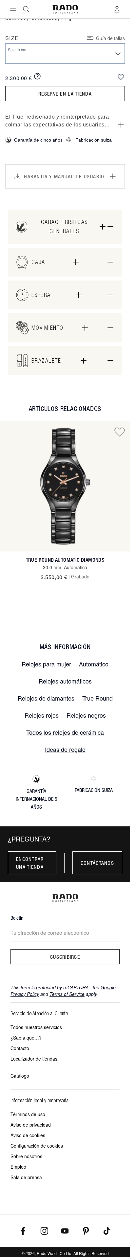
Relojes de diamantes (46, 698)
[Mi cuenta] (117, 9)
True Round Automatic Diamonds (65, 560)
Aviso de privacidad (30, 1124)
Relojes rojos (42, 715)
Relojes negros (86, 715)
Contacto (19, 1048)
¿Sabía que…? (26, 1037)
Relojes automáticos (65, 681)
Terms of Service (67, 994)
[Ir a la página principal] (65, 9)
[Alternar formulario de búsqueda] (26, 9)
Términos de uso (27, 1114)
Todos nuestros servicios (36, 1027)
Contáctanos (97, 863)
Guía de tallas (110, 38)
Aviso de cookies (27, 1135)
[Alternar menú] (13, 9)
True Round (97, 698)
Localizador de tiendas (33, 1058)
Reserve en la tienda (65, 94)
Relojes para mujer (46, 664)
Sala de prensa (26, 1177)
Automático (93, 664)
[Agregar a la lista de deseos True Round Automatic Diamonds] (119, 431)
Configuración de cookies (36, 1145)
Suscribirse (65, 957)
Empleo (18, 1166)
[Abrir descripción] (121, 125)
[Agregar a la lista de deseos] (121, 77)
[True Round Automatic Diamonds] (65, 486)
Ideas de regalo (65, 749)
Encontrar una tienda (30, 863)
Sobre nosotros (26, 1156)
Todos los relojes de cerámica (65, 732)
